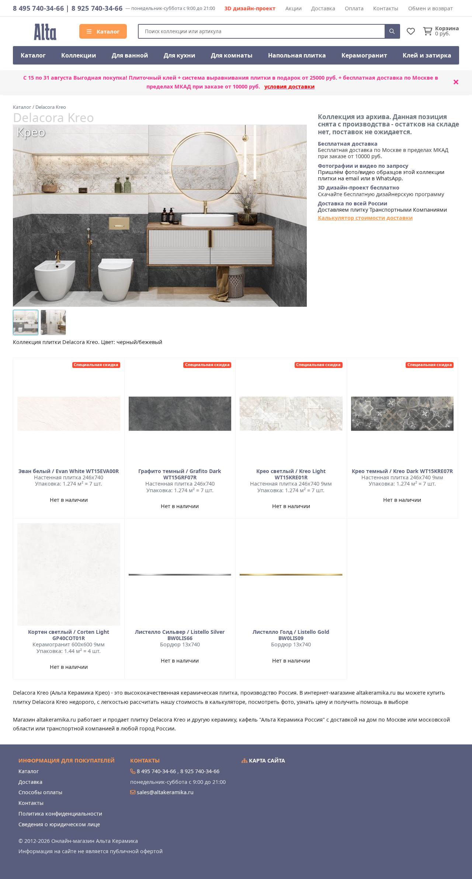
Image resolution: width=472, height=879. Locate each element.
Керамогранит (364, 55)
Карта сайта (266, 760)
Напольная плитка (297, 55)
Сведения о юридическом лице (59, 824)
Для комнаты (232, 55)
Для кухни (179, 55)
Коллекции (78, 55)
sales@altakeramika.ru (165, 792)
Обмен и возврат (430, 8)
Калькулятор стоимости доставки (365, 218)
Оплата (354, 8)
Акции (293, 8)
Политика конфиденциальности (60, 813)
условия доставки (289, 86)
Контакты (385, 8)
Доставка (323, 8)
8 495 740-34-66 (38, 8)
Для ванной (130, 55)
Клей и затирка (427, 55)
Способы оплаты (40, 792)
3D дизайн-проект (250, 8)
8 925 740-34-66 (97, 8)
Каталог (107, 31)
